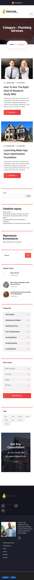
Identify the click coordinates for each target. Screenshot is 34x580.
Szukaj (4, 192)
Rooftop (20, 420)
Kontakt (5, 557)
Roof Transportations (13, 331)
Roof (13, 420)
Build (5, 416)
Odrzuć (13, 577)
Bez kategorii (10, 314)
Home (11, 44)
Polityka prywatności (8, 543)
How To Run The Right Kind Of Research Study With (16, 91)
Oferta (5, 551)
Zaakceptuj (5, 577)
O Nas (4, 548)
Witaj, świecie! (7, 212)
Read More (12, 112)
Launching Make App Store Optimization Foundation (16, 154)
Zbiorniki (5, 554)
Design (20, 416)
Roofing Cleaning (11, 343)
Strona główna (7, 545)
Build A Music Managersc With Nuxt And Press (16, 214)
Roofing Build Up (11, 337)
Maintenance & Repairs (13, 320)
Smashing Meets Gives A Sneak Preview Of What (16, 223)
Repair (6, 420)
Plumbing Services (12, 326)
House (27, 416)
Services (6, 424)
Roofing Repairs (11, 349)
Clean (12, 416)
